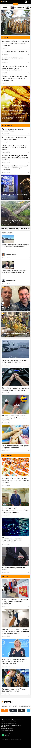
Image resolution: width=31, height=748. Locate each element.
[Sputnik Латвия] (4, 2)
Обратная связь (9, 728)
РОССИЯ (5, 577)
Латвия (15, 706)
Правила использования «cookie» (9, 723)
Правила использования (17, 719)
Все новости (4, 706)
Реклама (3, 728)
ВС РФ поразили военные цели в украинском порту (14, 110)
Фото (3, 313)
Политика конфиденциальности (8, 721)
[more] (29, 34)
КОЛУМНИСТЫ (7, 233)
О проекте (3, 719)
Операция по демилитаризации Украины (14, 107)
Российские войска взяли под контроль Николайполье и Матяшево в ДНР (15, 113)
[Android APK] (5, 735)
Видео (3, 287)
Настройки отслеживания (7, 730)
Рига (10, 706)
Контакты (8, 719)
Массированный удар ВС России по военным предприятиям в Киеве (13, 118)
